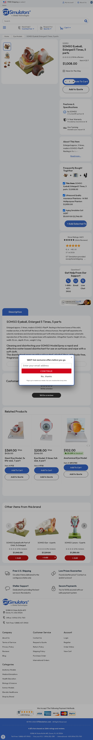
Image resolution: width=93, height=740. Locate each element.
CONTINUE (46, 371)
